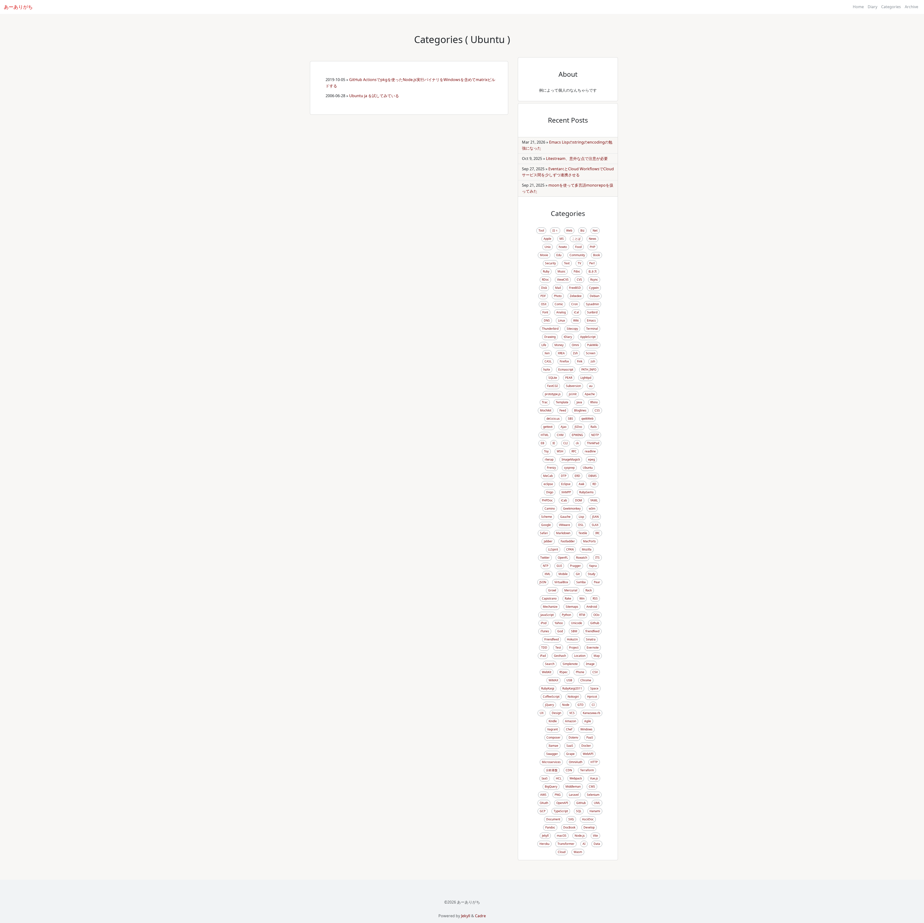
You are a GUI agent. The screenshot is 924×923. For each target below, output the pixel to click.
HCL (558, 778)
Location (579, 656)
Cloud (561, 852)
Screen (590, 353)
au (590, 386)
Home (858, 6)
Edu (558, 255)
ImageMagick (571, 459)
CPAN (570, 549)
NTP (545, 566)
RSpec (563, 672)
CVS (579, 280)
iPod (543, 623)
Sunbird (592, 312)
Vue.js (594, 778)
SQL (578, 811)
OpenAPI (562, 803)
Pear (597, 582)
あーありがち (18, 7)
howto (563, 247)
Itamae (553, 746)
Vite (595, 836)
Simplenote (570, 664)
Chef (569, 729)
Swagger (552, 754)
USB (569, 680)
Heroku (544, 844)
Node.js (580, 836)
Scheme (546, 517)
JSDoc (578, 427)
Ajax (563, 427)
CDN (569, 770)
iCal (576, 312)
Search (549, 664)
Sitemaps (572, 607)
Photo (558, 296)
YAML (594, 500)
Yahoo (559, 623)
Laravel (574, 795)
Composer (553, 737)
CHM (560, 435)
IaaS (545, 778)
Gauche (565, 517)
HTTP (594, 762)
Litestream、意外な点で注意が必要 (577, 158)
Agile (587, 721)
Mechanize (550, 607)
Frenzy (551, 468)
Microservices (551, 762)
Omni (575, 345)
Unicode (576, 623)
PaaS (589, 737)
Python (566, 615)
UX (542, 713)
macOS (561, 836)
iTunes (544, 631)
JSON (542, 582)
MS (561, 239)
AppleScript (588, 337)
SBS (570, 419)
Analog (561, 312)
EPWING (577, 435)
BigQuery (551, 786)
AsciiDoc (588, 819)
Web (569, 230)
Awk (581, 484)
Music (561, 271)
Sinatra (591, 639)
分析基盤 (552, 770)
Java (579, 402)
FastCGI (552, 386)
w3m (592, 508)
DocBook (569, 827)
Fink (579, 361)
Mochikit (545, 410)
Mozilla (586, 549)
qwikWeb (587, 419)
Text (567, 263)
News (592, 239)
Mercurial (570, 590)
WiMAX (553, 680)
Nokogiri (573, 697)
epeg (591, 459)
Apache (590, 394)
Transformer (566, 844)
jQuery (549, 705)
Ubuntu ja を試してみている (374, 95)
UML (597, 803)
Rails (593, 427)
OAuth (544, 803)
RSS (595, 598)
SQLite (552, 378)
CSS (597, 410)
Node (565, 705)
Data (597, 844)
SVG (571, 819)
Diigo (549, 492)
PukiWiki (592, 345)
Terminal (592, 329)
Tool (541, 230)
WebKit (546, 672)
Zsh (575, 353)
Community (577, 255)
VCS (572, 713)
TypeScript (561, 811)
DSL (581, 525)
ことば (576, 239)
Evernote (593, 647)
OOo (596, 615)
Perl (592, 263)
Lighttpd (585, 378)
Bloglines (580, 410)
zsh (592, 361)
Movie (544, 255)
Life (543, 345)
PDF (543, 296)
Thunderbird (550, 329)
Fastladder (568, 541)
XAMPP (566, 492)
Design (556, 713)
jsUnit (573, 394)
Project (573, 647)
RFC (574, 451)
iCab (564, 500)
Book (596, 255)
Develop (589, 827)
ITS (597, 558)
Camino (550, 508)
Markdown (563, 533)
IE (553, 443)
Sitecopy (572, 329)
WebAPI (588, 754)
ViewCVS (563, 280)
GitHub (581, 803)
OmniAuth (575, 762)
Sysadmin (592, 304)
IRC (597, 533)
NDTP (595, 435)
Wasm (578, 852)
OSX (543, 304)
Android (591, 607)
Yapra (593, 566)
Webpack (576, 778)
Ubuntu (588, 468)
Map (597, 656)
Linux (561, 320)
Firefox (564, 361)
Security (550, 263)
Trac (545, 402)
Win (581, 598)
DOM (578, 500)
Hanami (595, 811)
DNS (547, 320)
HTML (545, 435)
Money (559, 345)
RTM (582, 615)
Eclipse (566, 484)
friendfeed (592, 631)
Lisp (581, 517)
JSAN (595, 517)
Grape (570, 754)
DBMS (592, 476)
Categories (891, 6)
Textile (582, 533)
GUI (559, 566)
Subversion (573, 386)
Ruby (546, 271)
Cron (574, 304)
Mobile (563, 574)
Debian (594, 296)
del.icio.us (553, 419)
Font (545, 312)
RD (594, 484)
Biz (582, 230)
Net (595, 230)
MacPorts (589, 541)
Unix (548, 247)
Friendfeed (551, 639)
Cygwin (594, 288)
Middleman (573, 786)
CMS (592, 786)
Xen (547, 353)
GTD (581, 705)
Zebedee (576, 296)
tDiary (568, 337)
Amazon (570, 721)
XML (547, 574)
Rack (588, 590)
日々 (555, 230)
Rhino (594, 402)
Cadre (480, 915)
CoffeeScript (551, 697)
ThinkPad (593, 443)
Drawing (550, 337)
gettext (547, 427)
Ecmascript (565, 369)
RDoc (545, 280)
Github (594, 623)
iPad (543, 656)
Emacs (591, 320)
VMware (564, 525)
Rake (568, 598)
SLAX (595, 525)
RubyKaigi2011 (572, 688)
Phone (580, 672)
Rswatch (581, 558)
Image (590, 664)
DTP (563, 476)
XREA (561, 353)
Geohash (560, 656)
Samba (581, 582)
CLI (565, 443)
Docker (586, 746)
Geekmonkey (572, 508)
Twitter (545, 558)
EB (542, 443)
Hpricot (592, 697)
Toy (546, 451)
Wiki (576, 320)
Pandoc (550, 827)
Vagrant (552, 729)
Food (578, 247)
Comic (559, 304)
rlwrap (549, 459)
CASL (548, 361)
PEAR (568, 378)
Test (558, 647)
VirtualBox (561, 582)
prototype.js (553, 394)
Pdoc (577, 271)
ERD (577, 476)
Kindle (553, 721)
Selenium (593, 795)
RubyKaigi (547, 688)
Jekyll (545, 836)
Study (591, 574)
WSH (560, 451)
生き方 (592, 271)
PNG (558, 795)
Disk (544, 288)
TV (579, 263)
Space (594, 688)
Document (553, 819)
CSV (595, 672)
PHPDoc (547, 500)
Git (578, 574)
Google (546, 525)
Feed (562, 410)
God (560, 631)
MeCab (548, 476)
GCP (542, 811)
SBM (574, 631)
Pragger (575, 566)
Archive (911, 6)
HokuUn (572, 639)
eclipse (548, 484)
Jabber (548, 541)
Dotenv (573, 737)
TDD (544, 647)
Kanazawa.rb (591, 713)
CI (593, 705)
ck (577, 443)
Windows (586, 729)
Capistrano (549, 598)
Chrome (585, 680)
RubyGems (586, 492)
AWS (543, 795)
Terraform (587, 770)
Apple (547, 239)
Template (562, 402)
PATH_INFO (588, 369)
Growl (552, 590)
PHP (592, 247)
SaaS (569, 746)
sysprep (569, 468)
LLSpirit (553, 549)
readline (590, 451)
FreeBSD (575, 288)
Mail (558, 288)
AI (584, 844)
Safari (544, 533)
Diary (872, 6)
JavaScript (547, 615)
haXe (546, 369)
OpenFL (563, 558)
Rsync (594, 280)
